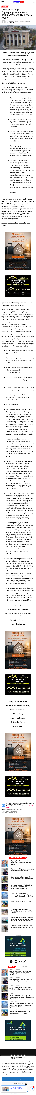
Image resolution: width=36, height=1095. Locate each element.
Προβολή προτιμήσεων (18, 1088)
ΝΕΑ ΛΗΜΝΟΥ (14, 811)
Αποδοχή (18, 1079)
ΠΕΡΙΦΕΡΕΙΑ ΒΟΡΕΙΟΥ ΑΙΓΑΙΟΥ (9, 812)
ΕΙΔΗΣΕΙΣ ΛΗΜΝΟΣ (11, 809)
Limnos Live (11, 22)
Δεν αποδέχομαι (18, 1083)
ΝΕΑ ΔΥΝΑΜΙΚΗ (21, 809)
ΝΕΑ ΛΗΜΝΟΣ (5, 811)
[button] (33, 1058)
